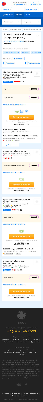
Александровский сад (11, 52)
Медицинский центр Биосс (15, 151)
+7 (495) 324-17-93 (20, 3)
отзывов (8, 82)
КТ (35, 352)
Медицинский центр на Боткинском (13, 262)
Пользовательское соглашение (21, 396)
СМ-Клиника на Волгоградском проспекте (20, 136)
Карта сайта (16, 394)
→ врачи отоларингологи (13, 41)
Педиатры (16, 339)
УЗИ (30, 352)
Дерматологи (35, 342)
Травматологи (8, 342)
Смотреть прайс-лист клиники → (14, 105)
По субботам (10, 63)
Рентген (21, 354)
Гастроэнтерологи (21, 342)
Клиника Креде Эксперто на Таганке (18, 249)
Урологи (35, 339)
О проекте (5, 394)
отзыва (7, 210)
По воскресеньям (34, 63)
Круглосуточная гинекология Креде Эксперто (16, 201)
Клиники (19, 15)
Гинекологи (5, 339)
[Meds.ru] (21, 317)
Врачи (28, 15)
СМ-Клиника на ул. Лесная (14, 129)
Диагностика (8, 15)
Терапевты (26, 339)
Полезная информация (30, 394)
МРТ (24, 352)
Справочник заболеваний (12, 352)
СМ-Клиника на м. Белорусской (17, 72)
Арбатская (25, 52)
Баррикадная (36, 52)
